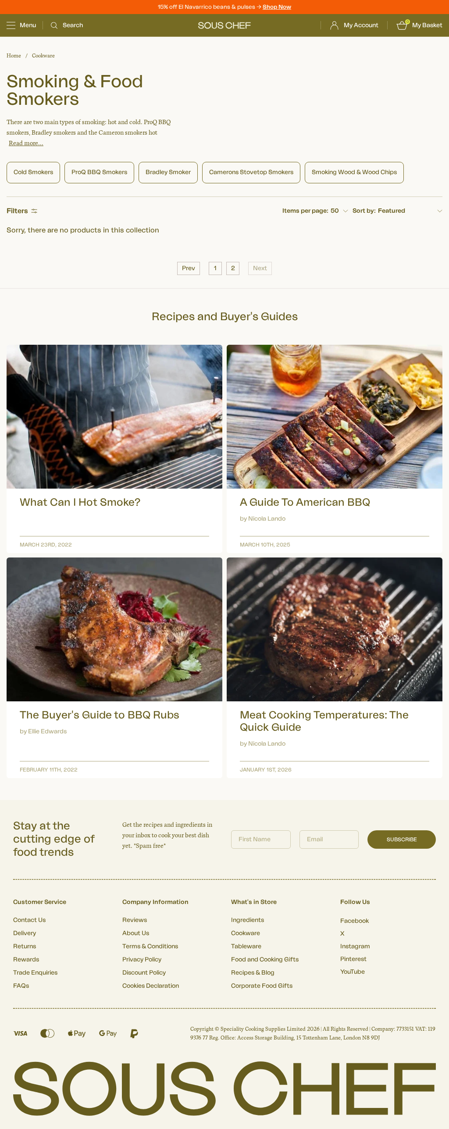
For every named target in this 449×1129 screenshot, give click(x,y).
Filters (17, 210)
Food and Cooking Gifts (265, 960)
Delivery (24, 933)
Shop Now (277, 7)
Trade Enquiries (35, 973)
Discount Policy (144, 973)
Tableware (246, 946)
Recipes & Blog (252, 973)
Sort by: (364, 211)
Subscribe (402, 839)
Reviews (134, 920)
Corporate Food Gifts (261, 986)
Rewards (26, 960)
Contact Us (29, 920)
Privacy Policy (141, 960)
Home (14, 56)
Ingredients (247, 920)
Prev (188, 268)
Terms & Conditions (150, 946)
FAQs (21, 986)
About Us (135, 933)
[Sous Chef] (224, 25)
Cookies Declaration (150, 986)
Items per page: (305, 211)
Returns (24, 946)
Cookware (43, 56)
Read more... (26, 143)
